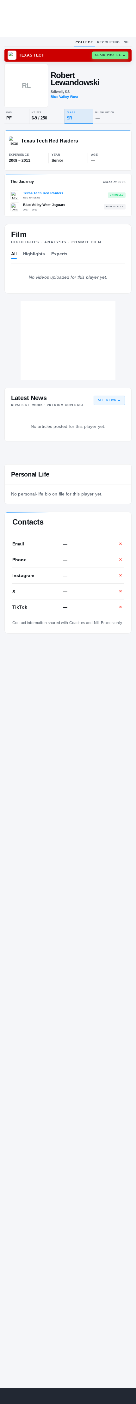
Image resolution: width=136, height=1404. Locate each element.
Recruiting (108, 42)
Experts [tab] (59, 253)
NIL (127, 42)
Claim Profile (110, 55)
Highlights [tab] (34, 253)
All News (109, 400)
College (84, 42)
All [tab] (14, 253)
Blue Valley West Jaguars (44, 205)
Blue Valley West (64, 97)
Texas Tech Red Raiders (43, 193)
